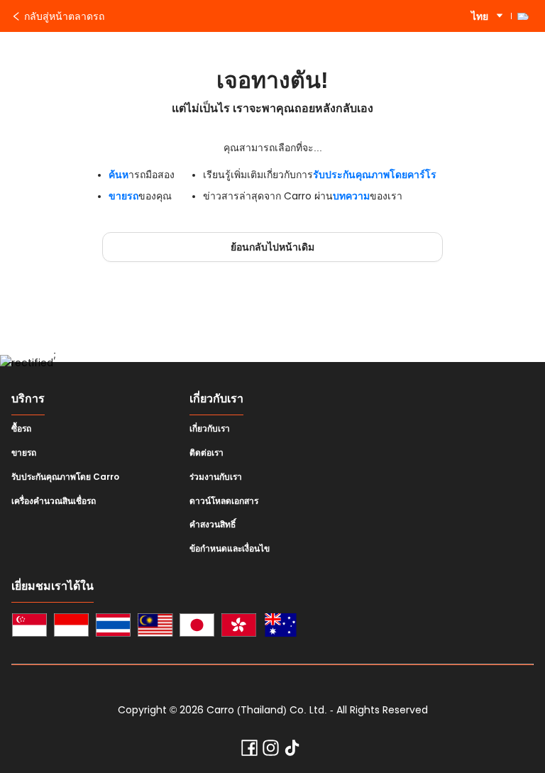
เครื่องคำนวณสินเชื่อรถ (53, 501)
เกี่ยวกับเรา (209, 429)
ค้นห (118, 174)
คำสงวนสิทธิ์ (212, 525)
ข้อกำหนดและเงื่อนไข (229, 549)
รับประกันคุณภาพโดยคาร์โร (374, 174)
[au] (281, 627)
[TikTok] (292, 751)
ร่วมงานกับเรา (215, 477)
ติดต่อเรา (206, 453)
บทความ (351, 196)
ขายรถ (123, 196)
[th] (113, 627)
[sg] (29, 627)
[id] (71, 627)
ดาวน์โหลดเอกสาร (223, 501)
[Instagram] (271, 751)
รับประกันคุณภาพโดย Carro (65, 477)
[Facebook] (249, 751)
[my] (155, 627)
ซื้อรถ (21, 429)
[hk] (239, 627)
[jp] (197, 627)
